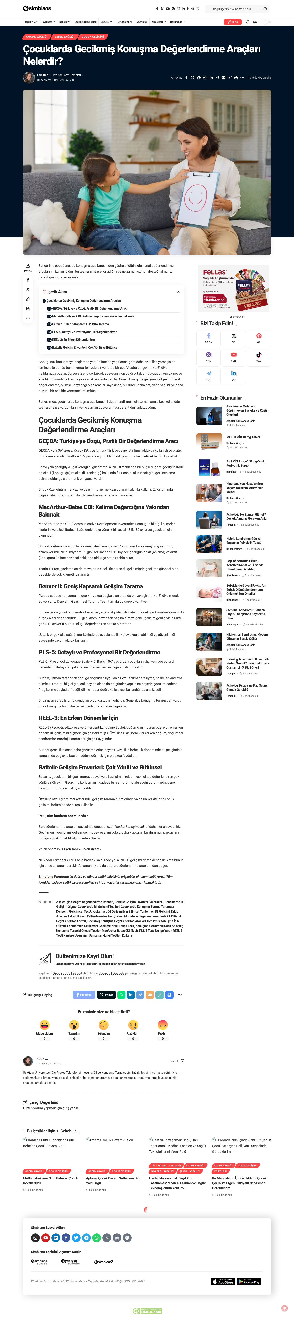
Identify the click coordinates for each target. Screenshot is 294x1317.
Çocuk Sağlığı (37, 36)
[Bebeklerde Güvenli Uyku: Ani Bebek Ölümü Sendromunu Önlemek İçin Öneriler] (209, 593)
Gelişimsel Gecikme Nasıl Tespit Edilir (109, 926)
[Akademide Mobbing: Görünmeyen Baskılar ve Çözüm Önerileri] (209, 416)
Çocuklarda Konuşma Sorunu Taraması (147, 907)
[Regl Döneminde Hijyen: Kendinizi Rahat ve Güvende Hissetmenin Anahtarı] (209, 568)
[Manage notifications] (284, 1308)
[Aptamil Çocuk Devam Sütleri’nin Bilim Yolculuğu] (115, 1155)
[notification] (248, 22)
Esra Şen (42, 75)
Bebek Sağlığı (65, 36)
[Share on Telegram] (217, 77)
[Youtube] (234, 358)
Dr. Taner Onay (234, 443)
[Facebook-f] (66, 1237)
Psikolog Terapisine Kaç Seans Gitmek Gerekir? (246, 688)
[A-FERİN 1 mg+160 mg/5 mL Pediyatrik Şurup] (209, 467)
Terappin (231, 524)
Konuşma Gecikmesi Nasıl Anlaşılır (159, 926)
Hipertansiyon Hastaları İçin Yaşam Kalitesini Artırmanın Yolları (244, 488)
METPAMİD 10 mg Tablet (243, 437)
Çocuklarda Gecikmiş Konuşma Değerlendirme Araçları (84, 301)
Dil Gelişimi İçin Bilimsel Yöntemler (131, 911)
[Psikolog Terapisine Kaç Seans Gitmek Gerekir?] (209, 691)
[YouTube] (168, 9)
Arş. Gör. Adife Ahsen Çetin (240, 421)
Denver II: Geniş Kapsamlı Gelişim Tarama (80, 324)
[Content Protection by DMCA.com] (147, 1311)
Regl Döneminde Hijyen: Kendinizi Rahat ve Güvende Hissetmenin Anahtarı (245, 565)
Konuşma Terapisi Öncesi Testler (78, 931)
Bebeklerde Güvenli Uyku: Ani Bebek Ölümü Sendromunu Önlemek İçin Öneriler (246, 590)
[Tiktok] (259, 358)
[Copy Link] (230, 77)
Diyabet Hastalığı (162, 1171)
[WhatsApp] (197, 9)
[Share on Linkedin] (211, 77)
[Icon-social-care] (117, 1237)
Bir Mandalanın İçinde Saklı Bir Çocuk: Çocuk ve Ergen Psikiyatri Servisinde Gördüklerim (239, 1183)
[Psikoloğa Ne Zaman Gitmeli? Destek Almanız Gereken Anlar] (209, 520)
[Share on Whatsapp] (205, 77)
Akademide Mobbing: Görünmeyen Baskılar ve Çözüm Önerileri (247, 410)
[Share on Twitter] (192, 77)
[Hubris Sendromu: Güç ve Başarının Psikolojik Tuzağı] (209, 544)
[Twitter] (162, 9)
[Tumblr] (188, 9)
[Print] (236, 77)
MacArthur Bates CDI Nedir (120, 931)
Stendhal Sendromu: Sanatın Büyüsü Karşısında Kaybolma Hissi (245, 614)
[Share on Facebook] (186, 77)
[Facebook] (157, 9)
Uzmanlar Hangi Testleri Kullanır (110, 935)
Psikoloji (220, 1171)
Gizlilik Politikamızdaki (113, 973)
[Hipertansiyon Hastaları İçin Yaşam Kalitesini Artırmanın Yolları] (209, 493)
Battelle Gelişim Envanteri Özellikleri (139, 902)
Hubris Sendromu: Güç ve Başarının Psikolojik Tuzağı (244, 541)
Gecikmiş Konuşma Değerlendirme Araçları (116, 921)
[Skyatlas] (106, 1237)
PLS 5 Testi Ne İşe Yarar (155, 931)
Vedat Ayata (232, 624)
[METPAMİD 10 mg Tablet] (209, 442)
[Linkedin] (55, 1237)
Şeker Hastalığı (190, 1171)
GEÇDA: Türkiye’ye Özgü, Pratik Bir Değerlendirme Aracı (89, 308)
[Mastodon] (127, 1237)
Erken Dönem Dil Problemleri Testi (91, 916)
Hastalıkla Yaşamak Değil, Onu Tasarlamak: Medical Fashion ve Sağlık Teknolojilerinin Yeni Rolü (177, 1183)
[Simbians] (39, 9)
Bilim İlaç (231, 471)
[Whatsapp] (96, 1237)
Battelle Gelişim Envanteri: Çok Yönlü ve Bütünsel (85, 347)
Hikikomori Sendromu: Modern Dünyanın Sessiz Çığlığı (247, 637)
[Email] (223, 77)
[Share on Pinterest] (199, 77)
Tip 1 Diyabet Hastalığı (166, 1165)
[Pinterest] (173, 9)
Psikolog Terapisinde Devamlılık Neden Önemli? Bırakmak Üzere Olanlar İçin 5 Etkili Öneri (247, 663)
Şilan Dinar (232, 575)
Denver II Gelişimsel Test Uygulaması (81, 911)
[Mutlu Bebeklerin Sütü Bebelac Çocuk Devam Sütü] (52, 1155)
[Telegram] (192, 9)
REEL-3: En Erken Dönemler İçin (73, 340)
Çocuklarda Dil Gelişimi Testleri (98, 907)
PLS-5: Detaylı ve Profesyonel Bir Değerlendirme (84, 332)
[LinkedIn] (183, 9)
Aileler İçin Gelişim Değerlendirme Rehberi (84, 902)
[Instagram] (178, 9)
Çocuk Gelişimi (93, 36)
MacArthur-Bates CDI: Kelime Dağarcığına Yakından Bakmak (93, 316)
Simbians (46, 877)
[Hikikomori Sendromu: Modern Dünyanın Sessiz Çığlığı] (209, 642)
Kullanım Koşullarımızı (67, 973)
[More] (242, 77)
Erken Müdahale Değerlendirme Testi (141, 916)
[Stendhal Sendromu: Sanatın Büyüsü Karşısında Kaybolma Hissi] (209, 617)
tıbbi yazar (107, 882)
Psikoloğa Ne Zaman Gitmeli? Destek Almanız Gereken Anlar (247, 516)
